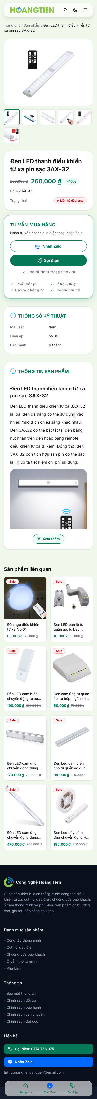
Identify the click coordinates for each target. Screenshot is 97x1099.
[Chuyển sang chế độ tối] (75, 9)
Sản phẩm (32, 25)
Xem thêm (48, 539)
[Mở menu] (85, 9)
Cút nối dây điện (18, 947)
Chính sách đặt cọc (21, 1021)
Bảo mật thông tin (20, 993)
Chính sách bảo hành (22, 1007)
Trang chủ (12, 25)
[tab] (12, 117)
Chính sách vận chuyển (24, 1014)
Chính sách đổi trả (20, 1000)
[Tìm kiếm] (65, 9)
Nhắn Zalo (52, 246)
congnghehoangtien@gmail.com (37, 1072)
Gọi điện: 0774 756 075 (34, 1049)
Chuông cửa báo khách (24, 954)
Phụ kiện (12, 968)
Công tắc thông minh (22, 940)
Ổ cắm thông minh (20, 961)
